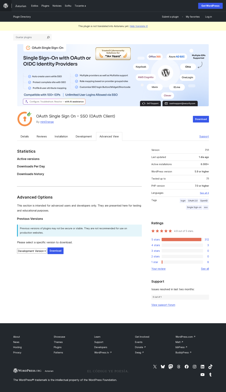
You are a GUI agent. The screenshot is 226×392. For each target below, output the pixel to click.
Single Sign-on (194, 207)
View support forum (163, 304)
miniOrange (47, 121)
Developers (100, 347)
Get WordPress (210, 5)
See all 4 (204, 193)
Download (201, 119)
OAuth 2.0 (193, 200)
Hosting (17, 347)
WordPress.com (186, 336)
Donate (140, 347)
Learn (97, 336)
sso (206, 207)
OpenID (204, 200)
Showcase (59, 336)
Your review (158, 268)
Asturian (49, 371)
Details (25, 136)
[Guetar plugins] (48, 37)
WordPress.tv (103, 352)
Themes (58, 342)
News (16, 342)
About (16, 336)
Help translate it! (139, 26)
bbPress (181, 347)
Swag (139, 352)
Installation (61, 136)
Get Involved (142, 336)
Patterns (58, 352)
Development (84, 136)
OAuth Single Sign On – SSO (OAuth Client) (75, 116)
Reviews (42, 136)
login (183, 200)
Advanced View (109, 136)
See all (205, 268)
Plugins (58, 347)
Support (204, 136)
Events (138, 342)
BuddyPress (184, 352)
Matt (179, 342)
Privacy (17, 352)
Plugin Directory (22, 16)
